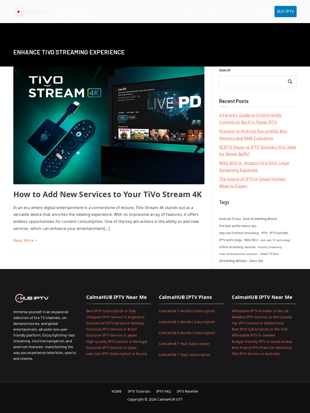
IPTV (264, 233)
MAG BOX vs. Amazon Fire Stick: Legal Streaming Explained (254, 166)
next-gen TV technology (275, 240)
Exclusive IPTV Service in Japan (111, 335)
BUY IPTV (285, 11)
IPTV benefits (279, 233)
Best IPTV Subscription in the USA (259, 329)
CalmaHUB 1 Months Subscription (187, 311)
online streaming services (237, 247)
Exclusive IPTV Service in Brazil (111, 329)
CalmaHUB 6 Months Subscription (187, 332)
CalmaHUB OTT (73, 8)
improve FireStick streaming (239, 233)
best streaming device (260, 219)
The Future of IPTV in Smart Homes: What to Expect (252, 182)
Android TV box (230, 219)
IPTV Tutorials (210, 11)
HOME (188, 11)
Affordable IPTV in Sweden (254, 335)
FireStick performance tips (237, 226)
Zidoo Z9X (256, 261)
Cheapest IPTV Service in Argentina (115, 317)
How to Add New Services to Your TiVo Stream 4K (107, 194)
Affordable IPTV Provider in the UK (260, 311)
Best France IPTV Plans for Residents (262, 347)
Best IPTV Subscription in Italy (111, 311)
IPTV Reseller (260, 11)
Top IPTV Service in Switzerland (258, 323)
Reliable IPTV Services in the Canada (262, 317)
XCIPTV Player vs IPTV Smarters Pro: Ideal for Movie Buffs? (257, 150)
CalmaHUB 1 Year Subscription (184, 343)
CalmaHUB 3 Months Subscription (187, 322)
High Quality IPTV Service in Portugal (116, 341)
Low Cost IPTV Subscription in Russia (116, 353)
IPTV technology (230, 240)
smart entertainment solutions (238, 254)
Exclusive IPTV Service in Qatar (111, 347)
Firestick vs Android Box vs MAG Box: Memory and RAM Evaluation (253, 134)
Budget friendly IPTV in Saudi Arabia (262, 341)
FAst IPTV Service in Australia (256, 353)
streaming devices (233, 261)
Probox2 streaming (270, 247)
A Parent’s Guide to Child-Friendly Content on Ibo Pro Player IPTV (250, 118)
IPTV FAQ (235, 11)
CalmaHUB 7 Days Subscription (184, 354)
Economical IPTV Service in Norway (115, 323)
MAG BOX (251, 240)
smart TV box (269, 254)
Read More (23, 240)
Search (225, 70)
